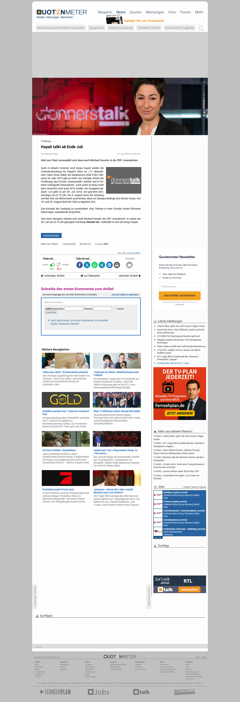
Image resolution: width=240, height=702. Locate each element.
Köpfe (87, 674)
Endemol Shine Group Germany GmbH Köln (181, 495)
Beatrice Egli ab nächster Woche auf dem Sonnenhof (178, 458)
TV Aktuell (52, 683)
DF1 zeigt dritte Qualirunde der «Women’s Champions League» (178, 358)
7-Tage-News (40, 672)
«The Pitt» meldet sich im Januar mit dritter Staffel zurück (178, 351)
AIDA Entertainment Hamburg (184, 531)
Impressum (189, 679)
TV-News (88, 664)
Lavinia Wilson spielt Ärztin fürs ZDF (176, 471)
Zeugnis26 (96, 28)
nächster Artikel (128, 275)
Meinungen (155, 12)
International (90, 672)
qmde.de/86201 (134, 253)
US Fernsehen (88, 683)
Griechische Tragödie (179, 28)
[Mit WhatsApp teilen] (94, 265)
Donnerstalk (69, 243)
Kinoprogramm (167, 683)
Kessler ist (85, 243)
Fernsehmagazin (64, 683)
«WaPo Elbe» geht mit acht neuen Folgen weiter (181, 326)
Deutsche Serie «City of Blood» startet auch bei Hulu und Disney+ (180, 331)
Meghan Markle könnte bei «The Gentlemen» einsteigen (179, 341)
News (121, 12)
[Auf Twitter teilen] (87, 265)
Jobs (187, 667)
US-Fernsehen (90, 677)
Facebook (39, 674)
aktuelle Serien (153, 683)
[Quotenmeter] (61, 14)
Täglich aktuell (116, 669)
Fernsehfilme (141, 683)
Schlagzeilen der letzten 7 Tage (173, 363)
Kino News (42, 683)
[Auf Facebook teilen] (79, 265)
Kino (172, 12)
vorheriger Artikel (53, 275)
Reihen (63, 667)
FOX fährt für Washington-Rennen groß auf (178, 336)
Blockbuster (130, 683)
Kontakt (188, 669)
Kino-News (164, 664)
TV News (98, 683)
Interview (63, 669)
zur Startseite (91, 275)
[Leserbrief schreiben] (129, 265)
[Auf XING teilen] (102, 265)
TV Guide (120, 683)
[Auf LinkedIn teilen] (109, 265)
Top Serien (197, 683)
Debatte (138, 664)
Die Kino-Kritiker (166, 667)
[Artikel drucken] (117, 265)
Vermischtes (90, 667)
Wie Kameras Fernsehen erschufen (60, 28)
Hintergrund (64, 664)
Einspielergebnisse (167, 669)
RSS (36, 664)
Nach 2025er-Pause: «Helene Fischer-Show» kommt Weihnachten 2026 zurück (176, 451)
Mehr (199, 12)
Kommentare (51, 235)
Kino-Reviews (140, 669)
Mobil (37, 669)
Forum (185, 12)
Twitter (37, 677)
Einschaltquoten (109, 683)
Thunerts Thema (149, 28)
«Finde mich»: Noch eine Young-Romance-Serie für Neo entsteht (179, 466)
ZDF (90, 171)
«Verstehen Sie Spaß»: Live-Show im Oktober (176, 477)
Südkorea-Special (121, 28)
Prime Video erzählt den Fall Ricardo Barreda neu (181, 346)
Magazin (105, 12)
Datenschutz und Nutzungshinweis (192, 673)
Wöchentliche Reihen (118, 664)
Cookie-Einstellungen (193, 676)
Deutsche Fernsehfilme (183, 683)
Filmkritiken (76, 683)
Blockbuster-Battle (167, 672)
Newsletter (39, 667)
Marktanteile (115, 667)
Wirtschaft (89, 669)
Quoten (136, 12)
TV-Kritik (138, 667)
